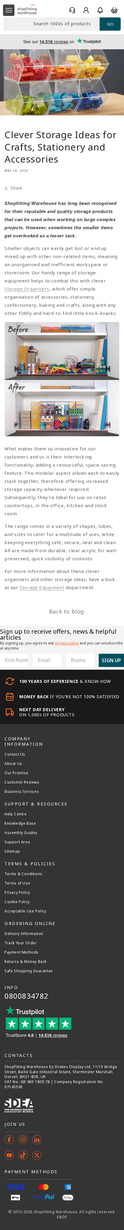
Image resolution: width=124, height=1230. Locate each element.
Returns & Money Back (26, 962)
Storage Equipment (42, 587)
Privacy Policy (17, 893)
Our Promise (17, 773)
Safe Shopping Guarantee (29, 971)
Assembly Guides (21, 833)
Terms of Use (17, 883)
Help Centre (16, 814)
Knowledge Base (20, 823)
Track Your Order (21, 943)
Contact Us (15, 754)
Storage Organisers (27, 289)
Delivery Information (24, 934)
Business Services (22, 792)
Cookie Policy (17, 902)
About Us (13, 764)
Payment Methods (22, 952)
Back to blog (66, 611)
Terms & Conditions (23, 874)
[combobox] (51, 24)
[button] (8, 10)
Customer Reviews (22, 782)
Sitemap (12, 851)
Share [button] (17, 188)
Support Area (17, 842)
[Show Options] (88, 660)
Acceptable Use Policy (25, 911)
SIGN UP (111, 660)
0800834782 (26, 996)
